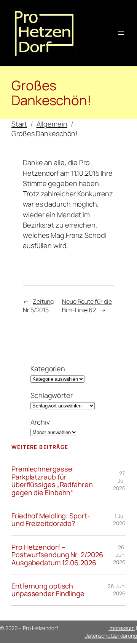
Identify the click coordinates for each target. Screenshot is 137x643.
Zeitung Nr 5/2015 (38, 305)
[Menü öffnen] (121, 33)
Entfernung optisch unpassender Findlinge (47, 590)
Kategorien (47, 368)
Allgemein (52, 123)
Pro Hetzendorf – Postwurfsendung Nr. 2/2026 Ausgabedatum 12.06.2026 (57, 554)
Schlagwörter (51, 395)
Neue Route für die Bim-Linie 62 (87, 305)
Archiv (39, 422)
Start (19, 123)
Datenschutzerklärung (110, 635)
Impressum (121, 628)
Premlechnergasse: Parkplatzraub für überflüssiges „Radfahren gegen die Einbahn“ (52, 480)
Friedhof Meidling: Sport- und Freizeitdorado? (50, 520)
